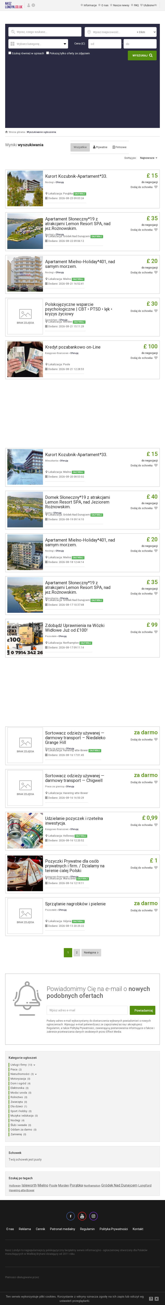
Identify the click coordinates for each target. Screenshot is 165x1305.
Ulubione (150, 5)
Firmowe (120, 147)
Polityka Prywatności (114, 1229)
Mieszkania (51, 460)
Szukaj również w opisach (27, 53)
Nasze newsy (121, 5)
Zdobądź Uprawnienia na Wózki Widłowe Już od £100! (74, 628)
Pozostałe (51, 636)
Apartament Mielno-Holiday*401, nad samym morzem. (80, 264)
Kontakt (138, 1229)
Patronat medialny (62, 1229)
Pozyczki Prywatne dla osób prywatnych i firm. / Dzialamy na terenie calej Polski (74, 866)
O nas (104, 5)
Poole (53, 1185)
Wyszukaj (140, 55)
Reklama (25, 1229)
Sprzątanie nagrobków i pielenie (75, 903)
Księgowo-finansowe (56, 353)
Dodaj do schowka (142, 187)
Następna (90, 952)
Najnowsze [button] (147, 157)
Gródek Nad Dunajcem (119, 1185)
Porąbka (76, 1185)
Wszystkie (80, 147)
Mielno (43, 1185)
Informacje (90, 5)
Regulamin (87, 1229)
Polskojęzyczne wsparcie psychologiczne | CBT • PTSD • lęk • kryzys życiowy (78, 309)
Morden (63, 1185)
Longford (144, 1185)
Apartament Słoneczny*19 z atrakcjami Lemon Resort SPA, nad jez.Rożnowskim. (77, 223)
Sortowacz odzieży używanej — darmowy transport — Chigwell (74, 778)
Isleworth (29, 1185)
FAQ (136, 5)
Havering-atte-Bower (21, 1190)
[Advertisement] (82, 92)
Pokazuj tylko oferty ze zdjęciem (69, 53)
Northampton (92, 1185)
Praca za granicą (54, 786)
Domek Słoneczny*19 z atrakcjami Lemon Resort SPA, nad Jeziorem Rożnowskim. (77, 502)
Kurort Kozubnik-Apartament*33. (76, 176)
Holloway (15, 1185)
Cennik (40, 1229)
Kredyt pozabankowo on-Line (73, 347)
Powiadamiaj (143, 1010)
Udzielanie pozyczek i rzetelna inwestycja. (74, 821)
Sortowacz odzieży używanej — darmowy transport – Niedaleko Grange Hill (75, 737)
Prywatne (101, 147)
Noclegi (49, 182)
